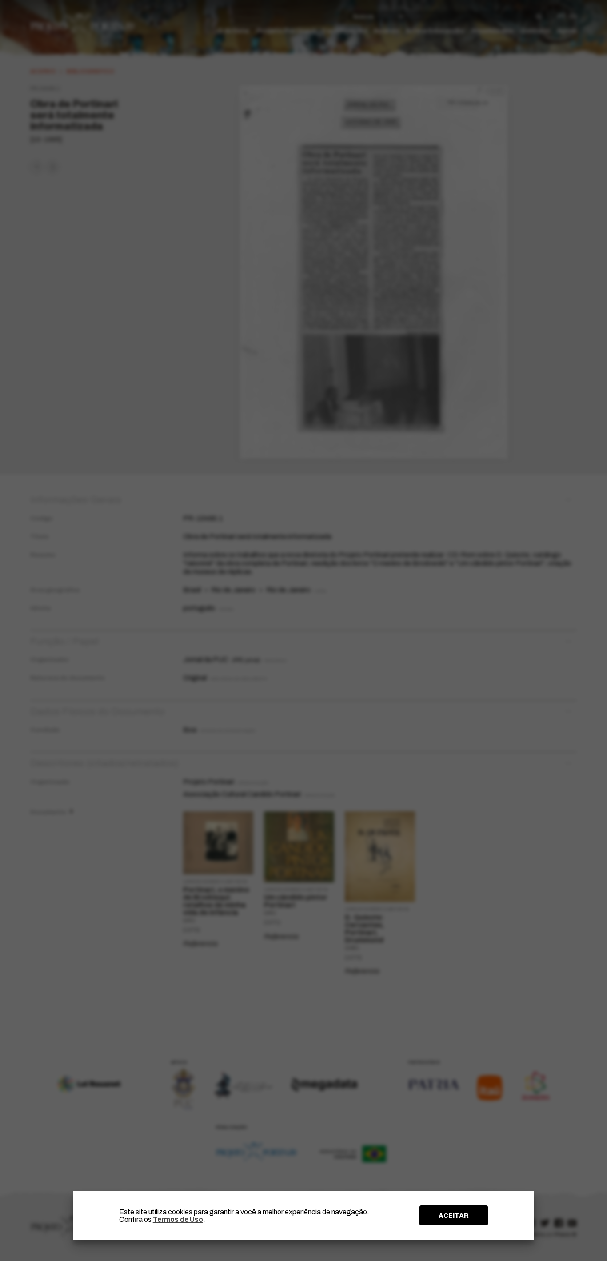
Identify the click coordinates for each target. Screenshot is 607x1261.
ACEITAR (454, 1215)
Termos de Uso (178, 1219)
